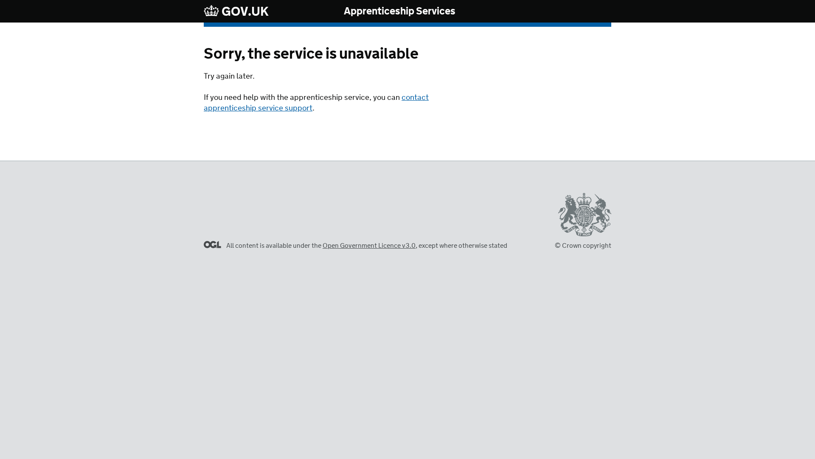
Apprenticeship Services (399, 12)
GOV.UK (244, 11)
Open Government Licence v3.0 (369, 245)
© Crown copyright (583, 245)
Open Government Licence (212, 244)
